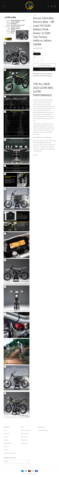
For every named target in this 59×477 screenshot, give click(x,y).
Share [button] (36, 154)
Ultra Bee (37, 54)
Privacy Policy (24, 440)
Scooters (6, 436)
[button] (4, 6)
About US (6, 449)
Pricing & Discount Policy (9, 453)
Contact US (6, 446)
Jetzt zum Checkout (44, 69)
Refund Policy (24, 436)
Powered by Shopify (32, 473)
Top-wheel (27, 473)
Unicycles (6, 440)
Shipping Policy (24, 443)
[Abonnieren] (27, 461)
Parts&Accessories (8, 443)
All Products (6, 433)
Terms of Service (25, 433)
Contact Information (26, 430)
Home (5, 430)
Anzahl (34, 57)
